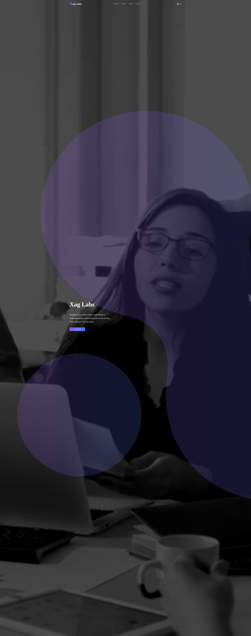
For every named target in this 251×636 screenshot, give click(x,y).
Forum (123, 4)
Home (116, 4)
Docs (131, 4)
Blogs (138, 4)
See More (77, 329)
